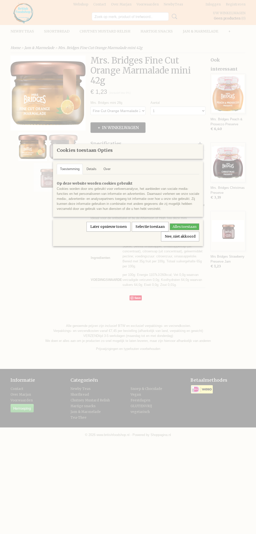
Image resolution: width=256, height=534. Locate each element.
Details (91, 169)
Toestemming (70, 169)
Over (107, 169)
